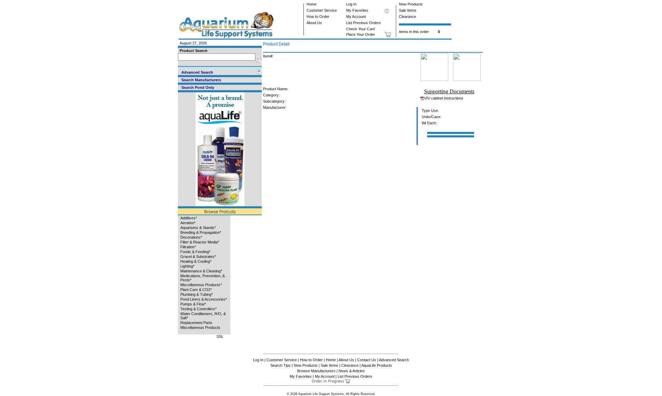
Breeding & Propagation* (200, 232)
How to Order (318, 16)
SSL (220, 336)
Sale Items (408, 10)
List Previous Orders (363, 23)
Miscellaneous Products (200, 327)
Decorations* (191, 237)
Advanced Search (394, 360)
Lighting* (187, 266)
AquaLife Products (376, 365)
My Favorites (357, 10)
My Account (356, 16)
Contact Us (366, 360)
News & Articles (352, 371)
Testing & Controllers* (198, 309)
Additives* (188, 218)
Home (312, 4)
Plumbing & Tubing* (196, 294)
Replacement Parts (196, 323)
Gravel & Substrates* (198, 256)
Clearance (407, 16)
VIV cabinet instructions (443, 98)
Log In (351, 4)
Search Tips (280, 365)
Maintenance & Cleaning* (201, 271)
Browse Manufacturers (316, 371)
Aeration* (187, 223)
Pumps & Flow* (193, 304)
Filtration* (188, 247)
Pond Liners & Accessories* (203, 299)
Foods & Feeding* (195, 252)
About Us (314, 23)
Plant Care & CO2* (196, 290)
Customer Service (322, 10)
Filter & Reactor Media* (199, 242)
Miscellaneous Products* (201, 285)
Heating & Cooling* (195, 261)
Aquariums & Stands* (198, 228)
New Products (411, 4)
